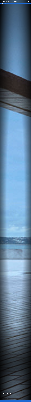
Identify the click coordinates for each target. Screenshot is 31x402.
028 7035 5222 (15, 1)
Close (28, 3)
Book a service (9, 1)
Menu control (2, 1)
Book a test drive (5, 1)
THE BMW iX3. (8, 3)
